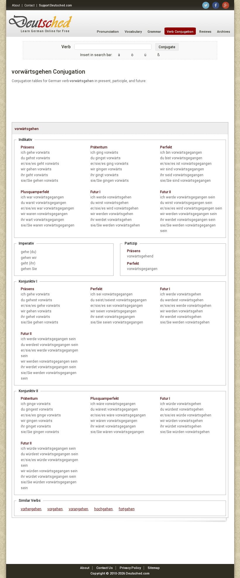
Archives (223, 32)
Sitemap (154, 568)
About (16, 5)
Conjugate (167, 47)
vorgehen (55, 509)
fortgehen (127, 509)
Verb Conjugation (180, 32)
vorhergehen (31, 509)
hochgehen (103, 509)
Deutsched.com (138, 573)
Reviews (205, 32)
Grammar (154, 32)
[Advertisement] (120, 103)
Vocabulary (133, 32)
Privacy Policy (130, 568)
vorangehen (78, 509)
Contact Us (104, 568)
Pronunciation (108, 32)
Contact (29, 5)
